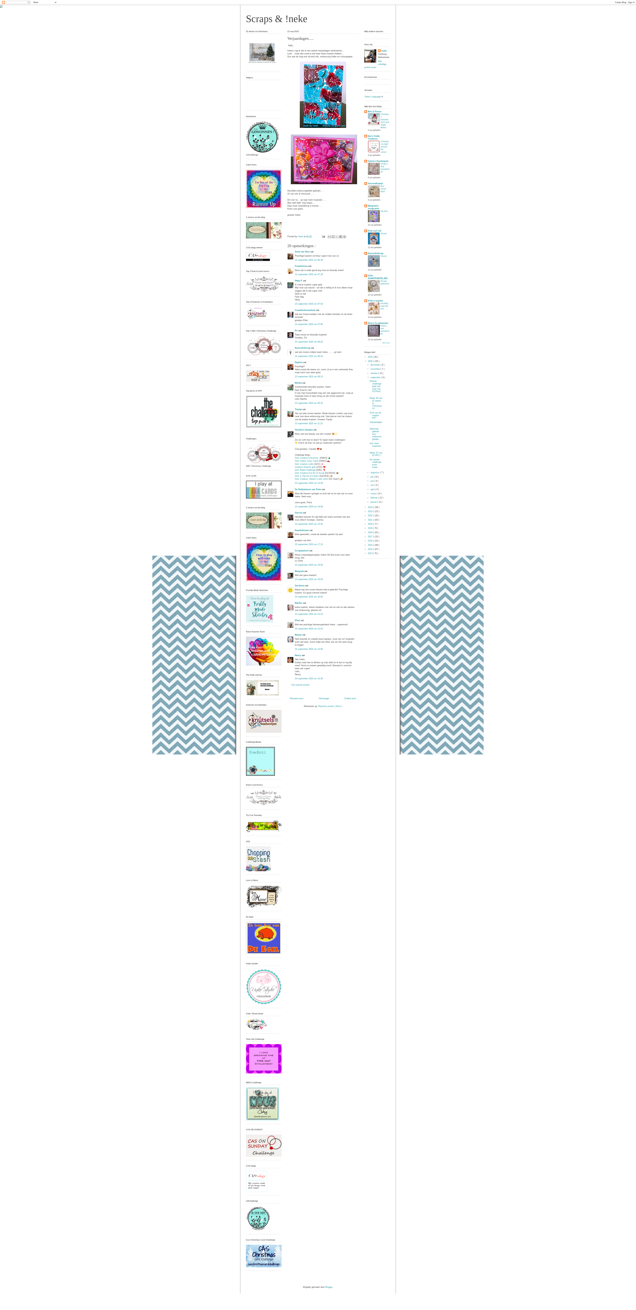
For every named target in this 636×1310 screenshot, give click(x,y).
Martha (298, 383)
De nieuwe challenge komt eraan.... (375, 463)
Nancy (298, 655)
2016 (370, 540)
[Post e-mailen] (323, 236)
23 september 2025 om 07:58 (309, 324)
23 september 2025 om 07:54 (309, 304)
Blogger (328, 1287)
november (376, 369)
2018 (370, 532)
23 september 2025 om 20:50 (309, 596)
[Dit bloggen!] (333, 236)
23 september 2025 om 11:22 (309, 423)
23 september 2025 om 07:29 (309, 274)
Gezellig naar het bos (384, 306)
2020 (370, 524)
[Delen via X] (337, 236)
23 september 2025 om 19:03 (309, 565)
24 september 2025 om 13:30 (309, 678)
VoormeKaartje (375, 183)
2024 (370, 507)
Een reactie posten (301, 685)
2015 (370, 545)
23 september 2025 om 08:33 (309, 356)
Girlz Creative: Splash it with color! (311, 479)
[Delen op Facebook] (340, 236)
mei (373, 485)
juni (372, 481)
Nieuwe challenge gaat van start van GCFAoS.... (376, 387)
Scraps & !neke (276, 18)
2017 (370, 536)
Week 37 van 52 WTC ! (376, 454)
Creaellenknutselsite (305, 310)
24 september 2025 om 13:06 (309, 649)
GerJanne (300, 585)
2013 (370, 553)
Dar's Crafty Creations (374, 137)
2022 (370, 515)
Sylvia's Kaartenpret (378, 161)
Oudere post (350, 698)
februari (374, 497)
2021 (370, 520)
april (373, 489)
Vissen (384, 233)
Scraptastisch (302, 550)
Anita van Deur (303, 251)
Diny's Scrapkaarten (378, 323)
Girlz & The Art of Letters (307, 476)
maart (374, 493)
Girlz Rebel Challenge (305, 470)
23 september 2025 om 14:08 (309, 506)
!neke (384, 51)
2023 (370, 511)
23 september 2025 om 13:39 (309, 483)
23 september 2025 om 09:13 (309, 376)
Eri (296, 330)
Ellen (298, 620)
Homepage (324, 698)
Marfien (299, 603)
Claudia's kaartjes (304, 429)
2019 (370, 528)
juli (372, 477)
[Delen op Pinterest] (344, 236)
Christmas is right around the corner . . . (385, 146)
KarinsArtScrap (303, 348)
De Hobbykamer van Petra (308, 489)
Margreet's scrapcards (373, 207)
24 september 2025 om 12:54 (309, 628)
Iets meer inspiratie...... (376, 446)
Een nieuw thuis (383, 189)
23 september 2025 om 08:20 (309, 342)
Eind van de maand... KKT (375, 415)
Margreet (299, 571)
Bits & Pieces (374, 111)
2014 (370, 549)
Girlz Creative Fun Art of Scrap (309, 473)
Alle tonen (386, 343)
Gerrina (299, 512)
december (376, 365)
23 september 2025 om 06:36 (309, 260)
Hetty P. (299, 280)
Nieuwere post (296, 698)
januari (374, 502)
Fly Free (384, 211)
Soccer (384, 256)
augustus (375, 472)
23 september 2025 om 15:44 (309, 524)
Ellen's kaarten (375, 300)
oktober (374, 373)
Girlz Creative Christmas (307, 458)
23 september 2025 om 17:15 (309, 544)
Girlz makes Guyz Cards (306, 461)
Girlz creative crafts (304, 464)
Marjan (298, 635)
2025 (370, 361)
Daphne (299, 362)
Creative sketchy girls (305, 467)
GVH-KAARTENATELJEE (378, 277)
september (376, 377)
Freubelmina (301, 266)
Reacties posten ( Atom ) (330, 706)
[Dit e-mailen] (329, 236)
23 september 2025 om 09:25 (309, 403)
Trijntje (299, 409)
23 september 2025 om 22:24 (309, 614)
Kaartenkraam (302, 530)
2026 (370, 357)
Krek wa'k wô (374, 231)
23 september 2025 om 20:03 (309, 579)
